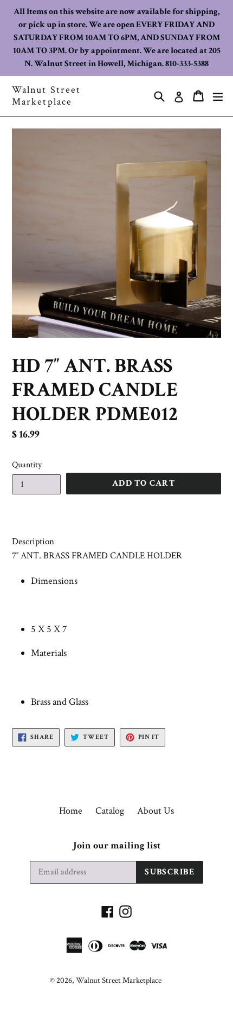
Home (70, 810)
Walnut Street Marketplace (46, 95)
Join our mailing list (116, 846)
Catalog (109, 810)
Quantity (27, 465)
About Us (155, 810)
